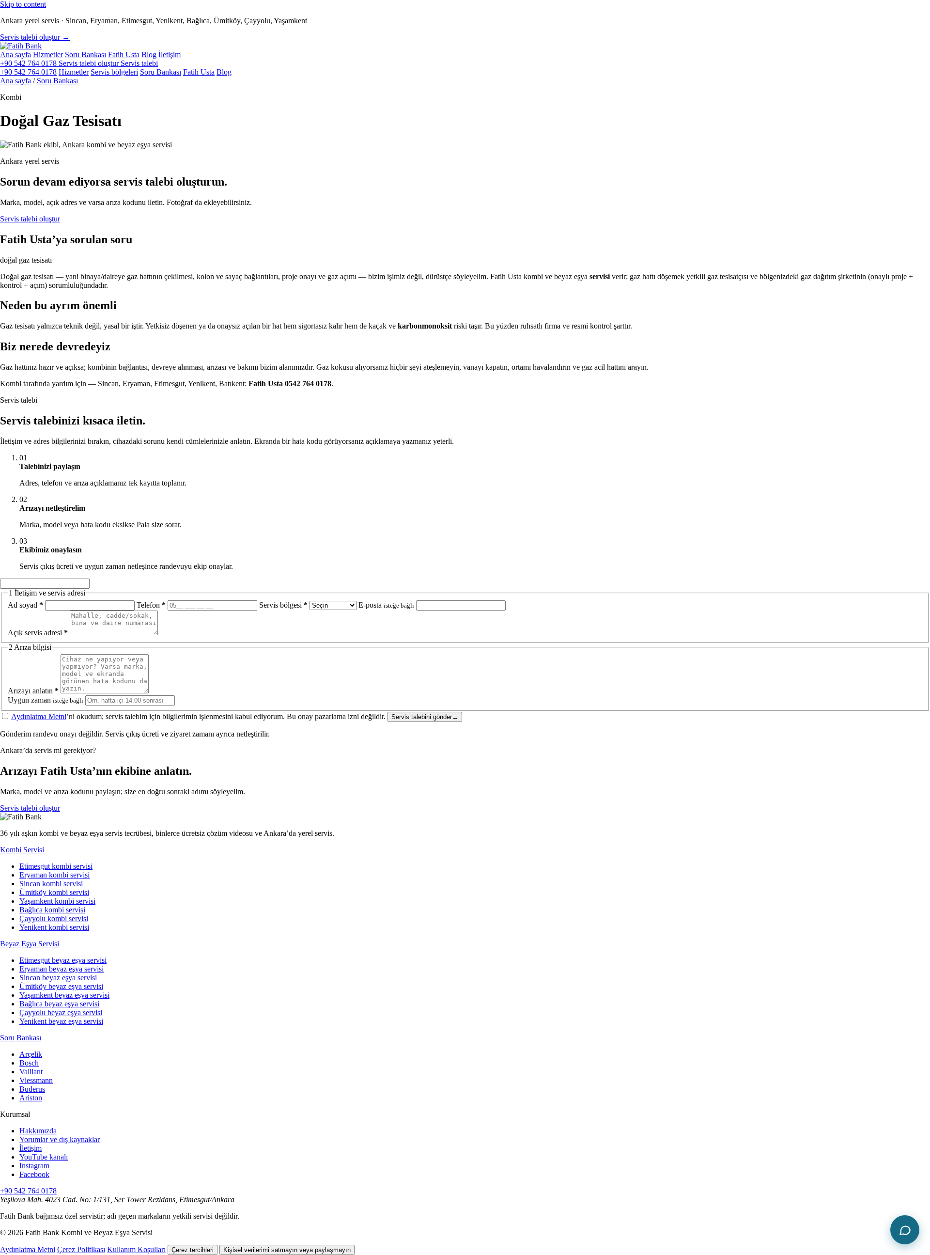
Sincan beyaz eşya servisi (58, 977)
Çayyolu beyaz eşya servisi (60, 1012)
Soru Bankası (85, 54)
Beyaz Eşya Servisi (29, 944)
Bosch (29, 1063)
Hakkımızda (38, 1131)
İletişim (169, 54)
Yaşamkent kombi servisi (57, 901)
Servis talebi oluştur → (35, 37)
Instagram (34, 1165)
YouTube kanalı (43, 1157)
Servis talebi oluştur (30, 219)
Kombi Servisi (22, 850)
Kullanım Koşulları (136, 1249)
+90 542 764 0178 (29, 63)
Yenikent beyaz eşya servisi (61, 1021)
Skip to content (23, 4)
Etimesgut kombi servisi (56, 866)
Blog (148, 54)
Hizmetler (48, 54)
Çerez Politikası (81, 1249)
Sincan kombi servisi (51, 883)
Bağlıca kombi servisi (52, 910)
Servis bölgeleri (114, 72)
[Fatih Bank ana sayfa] (21, 46)
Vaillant (31, 1071)
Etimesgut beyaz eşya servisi (63, 960)
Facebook (34, 1174)
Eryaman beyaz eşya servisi (61, 969)
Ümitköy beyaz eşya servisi (61, 986)
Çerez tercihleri (192, 1250)
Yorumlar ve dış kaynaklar (59, 1139)
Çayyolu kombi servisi (53, 918)
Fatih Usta (124, 54)
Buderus (32, 1089)
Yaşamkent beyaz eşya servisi (64, 995)
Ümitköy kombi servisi (54, 892)
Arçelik (30, 1054)
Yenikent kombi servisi (54, 927)
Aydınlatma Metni (38, 716)
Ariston (30, 1098)
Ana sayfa (15, 54)
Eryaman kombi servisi (54, 875)
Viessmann (36, 1080)
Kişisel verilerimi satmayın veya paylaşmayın (287, 1250)
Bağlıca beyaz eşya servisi (59, 1004)
